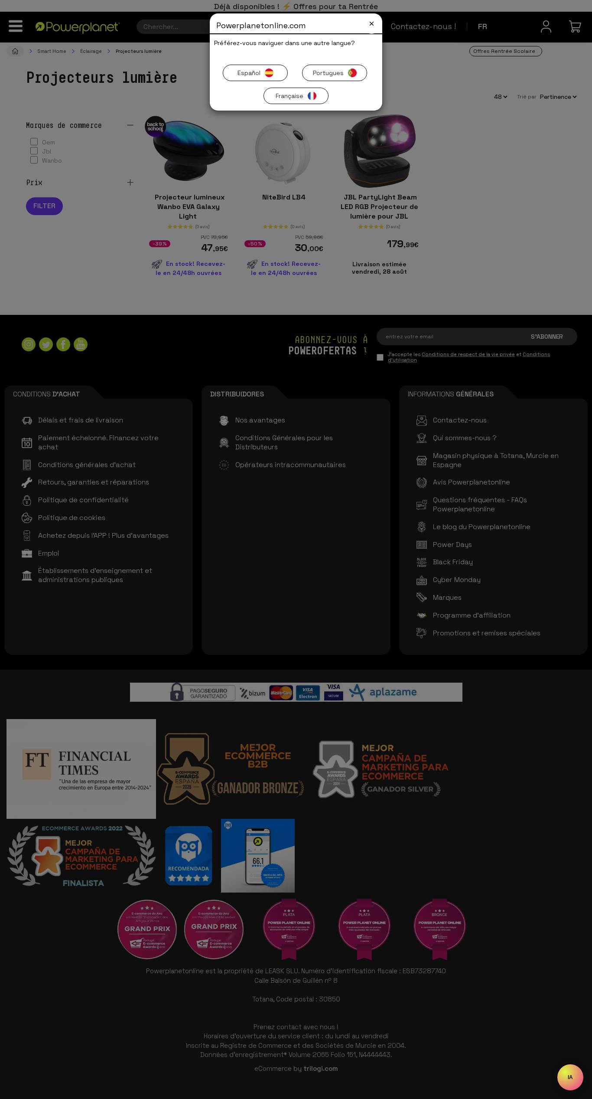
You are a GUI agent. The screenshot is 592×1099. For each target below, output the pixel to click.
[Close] (371, 23)
